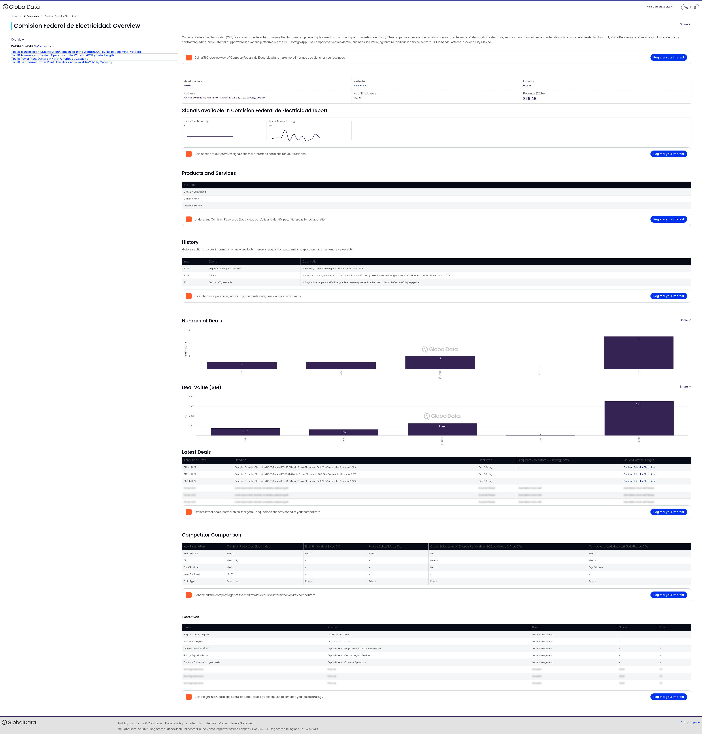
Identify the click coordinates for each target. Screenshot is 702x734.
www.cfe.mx (361, 85)
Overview (17, 39)
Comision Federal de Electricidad (640, 467)
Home (14, 16)
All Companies (31, 16)
